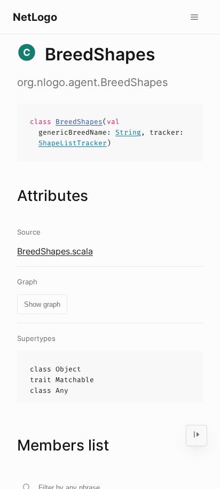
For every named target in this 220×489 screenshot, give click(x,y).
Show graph (42, 304)
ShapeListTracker (72, 143)
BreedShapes (79, 121)
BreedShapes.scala (55, 251)
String (128, 132)
